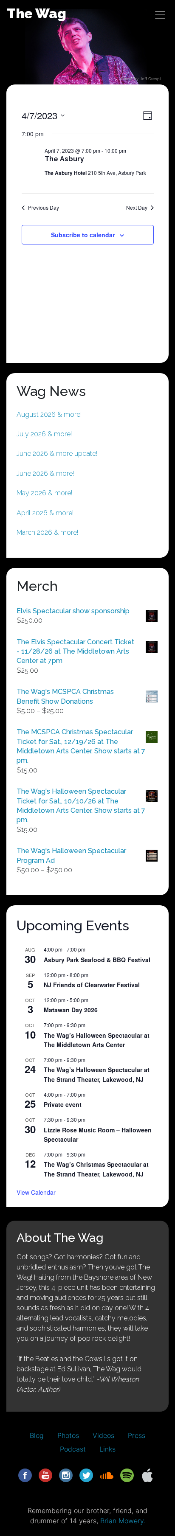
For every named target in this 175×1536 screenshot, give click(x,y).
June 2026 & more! (45, 473)
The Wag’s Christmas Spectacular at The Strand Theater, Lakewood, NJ (96, 1169)
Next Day (136, 207)
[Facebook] (25, 1474)
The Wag (36, 13)
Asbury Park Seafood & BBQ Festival (97, 959)
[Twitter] (86, 1474)
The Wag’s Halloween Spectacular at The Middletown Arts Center (97, 1040)
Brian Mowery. (122, 1520)
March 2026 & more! (47, 532)
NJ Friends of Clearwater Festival (92, 984)
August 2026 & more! (49, 414)
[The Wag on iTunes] (147, 1474)
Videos (103, 1435)
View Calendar (36, 1192)
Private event (63, 1104)
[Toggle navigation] (160, 15)
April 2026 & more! (45, 513)
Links (107, 1449)
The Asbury (64, 159)
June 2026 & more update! (57, 453)
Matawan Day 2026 (71, 1009)
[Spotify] (127, 1474)
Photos (68, 1435)
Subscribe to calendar (83, 234)
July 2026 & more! (44, 434)
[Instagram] (66, 1474)
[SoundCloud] (106, 1474)
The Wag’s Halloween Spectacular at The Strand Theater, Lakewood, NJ (97, 1074)
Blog (37, 1435)
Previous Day (43, 207)
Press (136, 1435)
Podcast (73, 1449)
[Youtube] (45, 1474)
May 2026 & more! (44, 493)
